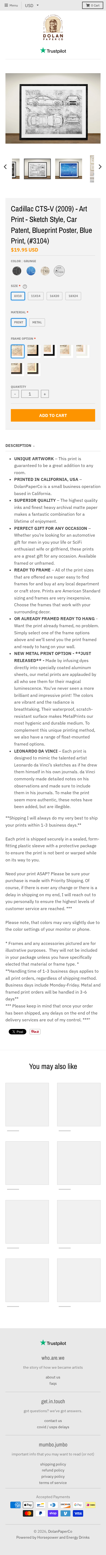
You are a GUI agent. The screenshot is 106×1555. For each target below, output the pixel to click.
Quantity (18, 387)
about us (53, 1377)
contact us (53, 1420)
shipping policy (53, 1464)
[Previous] (6, 166)
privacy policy (53, 1476)
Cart (95, 5)
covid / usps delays (53, 1426)
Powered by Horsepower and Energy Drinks (53, 1537)
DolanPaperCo (60, 1531)
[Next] (100, 166)
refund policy (53, 1470)
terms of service (53, 1482)
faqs (53, 1383)
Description (18, 445)
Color (23, 261)
